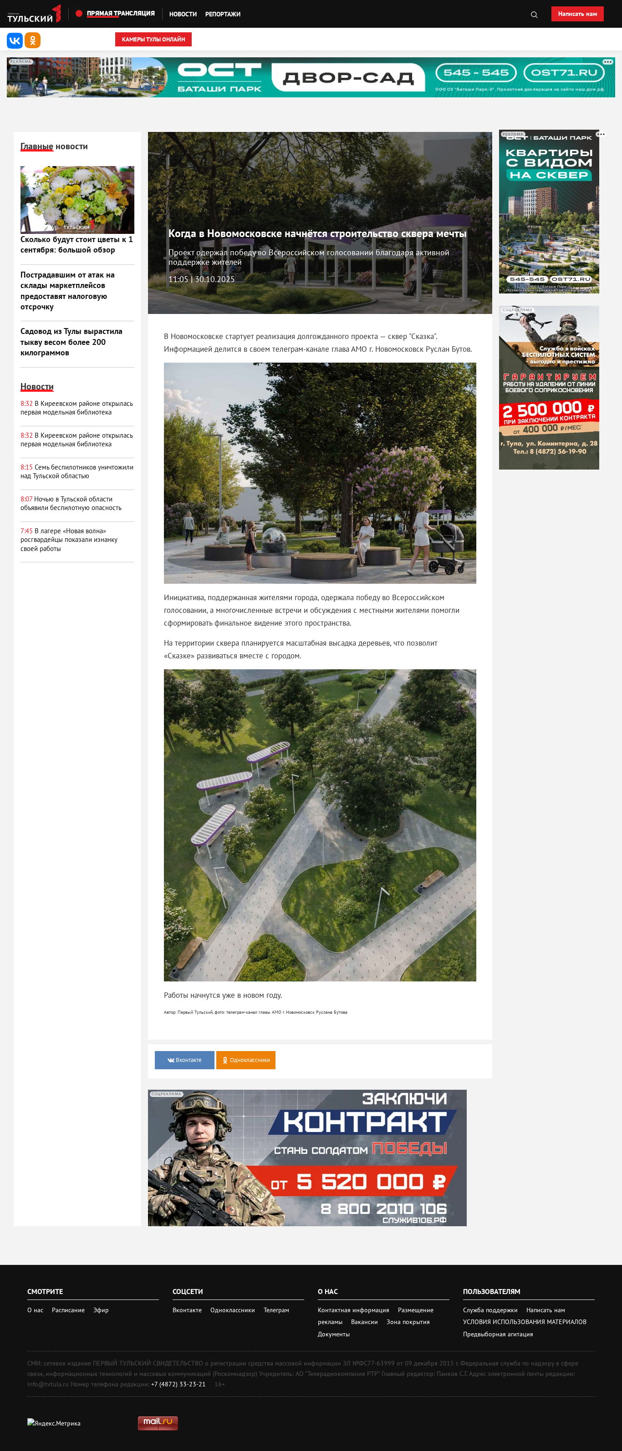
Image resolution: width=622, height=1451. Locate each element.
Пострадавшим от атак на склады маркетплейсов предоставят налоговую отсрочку (67, 290)
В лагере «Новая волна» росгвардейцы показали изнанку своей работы (68, 539)
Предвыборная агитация (498, 1334)
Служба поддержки (491, 1310)
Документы (334, 1334)
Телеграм (276, 1310)
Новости (183, 14)
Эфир (101, 1310)
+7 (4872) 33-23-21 (178, 1384)
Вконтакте (188, 1310)
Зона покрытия (408, 1322)
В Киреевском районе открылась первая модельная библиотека (76, 408)
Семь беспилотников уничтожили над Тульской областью (76, 471)
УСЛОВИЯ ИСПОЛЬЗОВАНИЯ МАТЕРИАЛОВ (524, 1322)
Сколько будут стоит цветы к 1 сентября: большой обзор (76, 244)
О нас (35, 1310)
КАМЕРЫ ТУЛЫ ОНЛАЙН (153, 39)
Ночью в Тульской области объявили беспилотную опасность (71, 503)
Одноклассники (233, 1310)
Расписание (68, 1310)
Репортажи (222, 14)
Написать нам (577, 14)
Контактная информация (354, 1310)
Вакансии (365, 1322)
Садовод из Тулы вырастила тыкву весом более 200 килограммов (71, 342)
